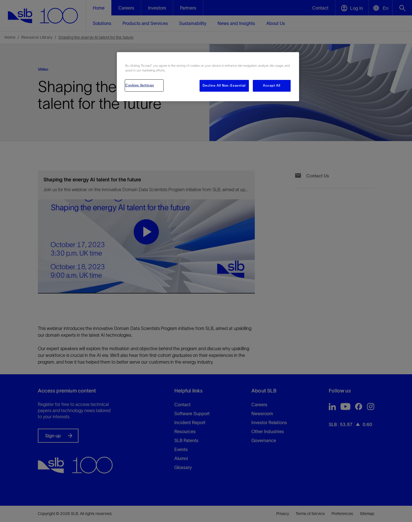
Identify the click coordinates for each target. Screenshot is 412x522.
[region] (208, 76)
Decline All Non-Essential (224, 85)
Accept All (272, 85)
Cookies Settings (139, 85)
